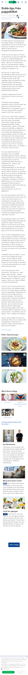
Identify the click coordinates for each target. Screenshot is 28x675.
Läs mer (21, 667)
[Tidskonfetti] (7, 412)
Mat (10, 18)
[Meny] (2, 2)
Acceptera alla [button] (8, 672)
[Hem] (14, 2)
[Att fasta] (7, 397)
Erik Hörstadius (12, 15)
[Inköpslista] (22, 2)
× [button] (26, 657)
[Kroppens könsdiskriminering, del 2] (20, 397)
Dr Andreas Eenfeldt (12, 17)
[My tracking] (18, 2)
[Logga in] (25, 2)
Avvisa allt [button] (21, 672)
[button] (14, 669)
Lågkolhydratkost (5, 18)
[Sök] (5, 2)
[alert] (14, 665)
